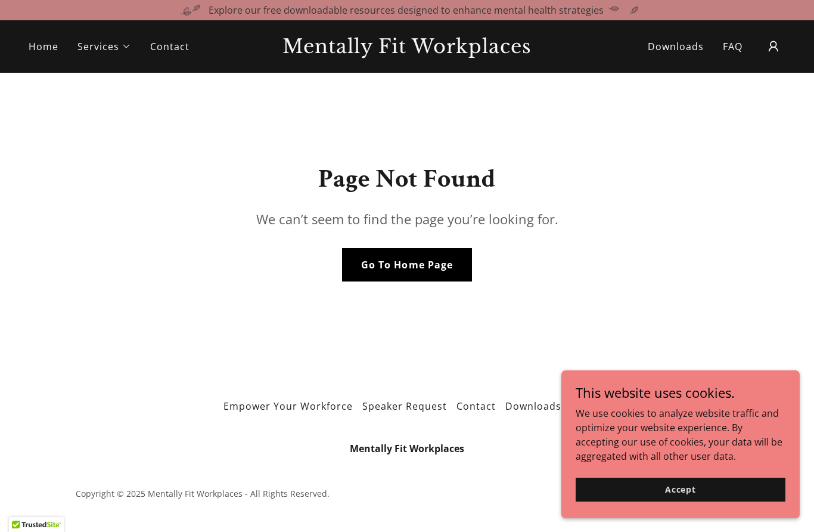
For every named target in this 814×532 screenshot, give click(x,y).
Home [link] (43, 46)
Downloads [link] (676, 46)
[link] (407, 49)
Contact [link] (169, 46)
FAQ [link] (732, 46)
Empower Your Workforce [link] (288, 406)
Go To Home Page (406, 264)
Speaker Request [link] (404, 406)
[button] (104, 46)
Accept (680, 489)
